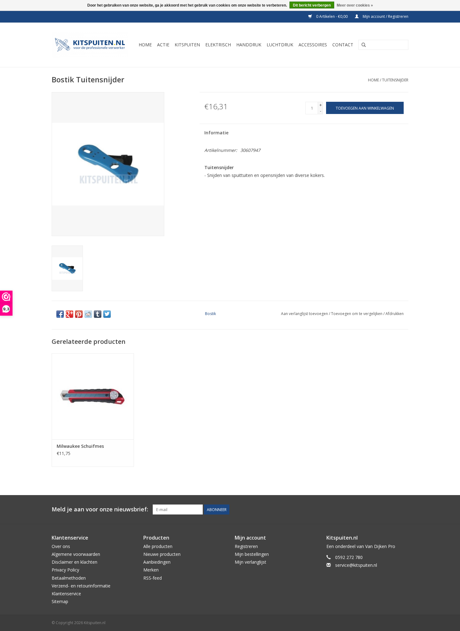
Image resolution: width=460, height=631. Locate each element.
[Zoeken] (363, 45)
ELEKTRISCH (218, 45)
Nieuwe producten (162, 554)
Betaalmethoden (69, 578)
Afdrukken (395, 313)
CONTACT (342, 45)
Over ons (61, 546)
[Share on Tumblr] (97, 314)
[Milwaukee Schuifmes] (93, 396)
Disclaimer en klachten (74, 562)
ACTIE (163, 45)
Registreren (246, 546)
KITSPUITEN (187, 45)
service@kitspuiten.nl (356, 565)
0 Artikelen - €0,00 (332, 16)
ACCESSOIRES (313, 45)
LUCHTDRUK (280, 45)
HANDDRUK (248, 45)
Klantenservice (66, 594)
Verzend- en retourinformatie (81, 586)
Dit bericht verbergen (312, 5)
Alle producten (157, 546)
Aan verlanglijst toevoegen (304, 313)
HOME (145, 45)
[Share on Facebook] (60, 314)
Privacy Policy (65, 570)
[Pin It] (79, 314)
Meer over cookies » (355, 5)
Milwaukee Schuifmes (80, 446)
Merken (151, 570)
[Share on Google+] (69, 314)
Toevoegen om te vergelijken (357, 313)
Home (373, 80)
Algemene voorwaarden (76, 554)
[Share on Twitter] (107, 314)
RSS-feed (152, 578)
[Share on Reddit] (88, 314)
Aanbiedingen (157, 562)
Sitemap (60, 601)
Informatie (216, 133)
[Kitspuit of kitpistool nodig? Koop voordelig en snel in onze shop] (91, 45)
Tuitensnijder (395, 80)
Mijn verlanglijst (250, 562)
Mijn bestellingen (252, 554)
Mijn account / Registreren (385, 16)
